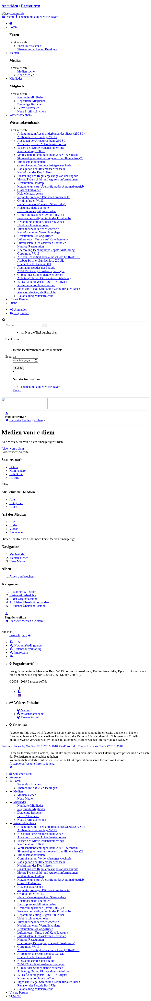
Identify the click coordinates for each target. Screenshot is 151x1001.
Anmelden (10, 6)
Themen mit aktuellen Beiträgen (37, 49)
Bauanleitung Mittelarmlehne (35, 295)
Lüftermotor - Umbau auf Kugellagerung (42, 239)
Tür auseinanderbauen (31, 161)
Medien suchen (26, 71)
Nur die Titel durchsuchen (40, 332)
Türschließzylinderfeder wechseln (38, 228)
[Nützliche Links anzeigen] (6, 413)
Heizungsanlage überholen (33, 207)
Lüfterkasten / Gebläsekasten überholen (41, 243)
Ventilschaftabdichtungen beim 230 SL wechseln (47, 154)
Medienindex (17, 554)
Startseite (15, 777)
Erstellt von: (12, 339)
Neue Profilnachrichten (31, 111)
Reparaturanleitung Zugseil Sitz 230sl (40, 221)
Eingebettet (16, 532)
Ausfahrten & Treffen (22, 591)
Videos (13, 528)
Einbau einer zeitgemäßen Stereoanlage (41, 204)
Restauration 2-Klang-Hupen (35, 236)
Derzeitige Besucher (29, 104)
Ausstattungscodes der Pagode (36, 267)
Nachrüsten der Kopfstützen (34, 172)
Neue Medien (25, 75)
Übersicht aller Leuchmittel (34, 264)
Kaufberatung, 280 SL (31, 151)
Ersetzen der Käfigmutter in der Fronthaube (44, 218)
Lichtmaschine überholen (33, 225)
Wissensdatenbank (20, 115)
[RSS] (19, 691)
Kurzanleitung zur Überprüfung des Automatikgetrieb (50, 186)
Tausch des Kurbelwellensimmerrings (40, 147)
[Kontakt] (19, 695)
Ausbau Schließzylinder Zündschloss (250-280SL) (48, 257)
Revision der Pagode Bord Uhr (36, 292)
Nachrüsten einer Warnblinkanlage (38, 232)
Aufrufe (14, 477)
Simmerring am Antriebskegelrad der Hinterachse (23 (50, 158)
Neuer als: (11, 356)
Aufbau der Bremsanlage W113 (37, 137)
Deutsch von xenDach (100, 746)
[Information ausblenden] (10, 767)
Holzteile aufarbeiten (30, 193)
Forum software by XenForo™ (39, 746)
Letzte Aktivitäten (28, 108)
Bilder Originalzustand (23, 598)
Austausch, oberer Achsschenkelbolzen (41, 144)
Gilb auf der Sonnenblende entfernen (40, 274)
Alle (12, 499)
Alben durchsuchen (21, 576)
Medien (14, 52)
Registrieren (30, 6)
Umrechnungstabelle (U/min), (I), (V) (40, 214)
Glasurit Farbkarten (29, 190)
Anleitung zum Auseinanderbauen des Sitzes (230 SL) (51, 133)
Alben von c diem (13, 448)
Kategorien (16, 503)
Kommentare (17, 470)
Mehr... (17, 390)
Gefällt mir (16, 474)
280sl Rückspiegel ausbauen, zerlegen (40, 271)
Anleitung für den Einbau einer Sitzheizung (44, 278)
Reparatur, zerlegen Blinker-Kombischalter (43, 197)
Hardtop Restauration (30, 246)
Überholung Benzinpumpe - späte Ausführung (46, 250)
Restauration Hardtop (30, 183)
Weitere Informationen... (40, 763)
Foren (13, 27)
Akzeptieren (17, 763)
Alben (13, 506)
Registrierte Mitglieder (31, 100)
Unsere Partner (18, 299)
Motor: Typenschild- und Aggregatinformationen (47, 179)
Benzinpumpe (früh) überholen (36, 211)
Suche (13, 303)
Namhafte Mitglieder (30, 97)
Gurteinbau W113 (28, 253)
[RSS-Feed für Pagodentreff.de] (11, 656)
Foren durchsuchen (29, 45)
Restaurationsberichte (22, 595)
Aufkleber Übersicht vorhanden (29, 602)
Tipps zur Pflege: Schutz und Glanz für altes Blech (48, 288)
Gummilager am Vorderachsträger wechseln (44, 165)
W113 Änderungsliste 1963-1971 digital (42, 281)
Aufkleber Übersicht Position (27, 605)
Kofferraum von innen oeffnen (36, 285)
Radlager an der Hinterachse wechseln (41, 168)
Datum (13, 467)
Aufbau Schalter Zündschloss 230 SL (40, 260)
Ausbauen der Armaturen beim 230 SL (41, 140)
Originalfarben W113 (30, 200)
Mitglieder (15, 78)
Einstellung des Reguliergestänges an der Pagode (47, 176)
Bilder (13, 525)
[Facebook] (19, 688)
